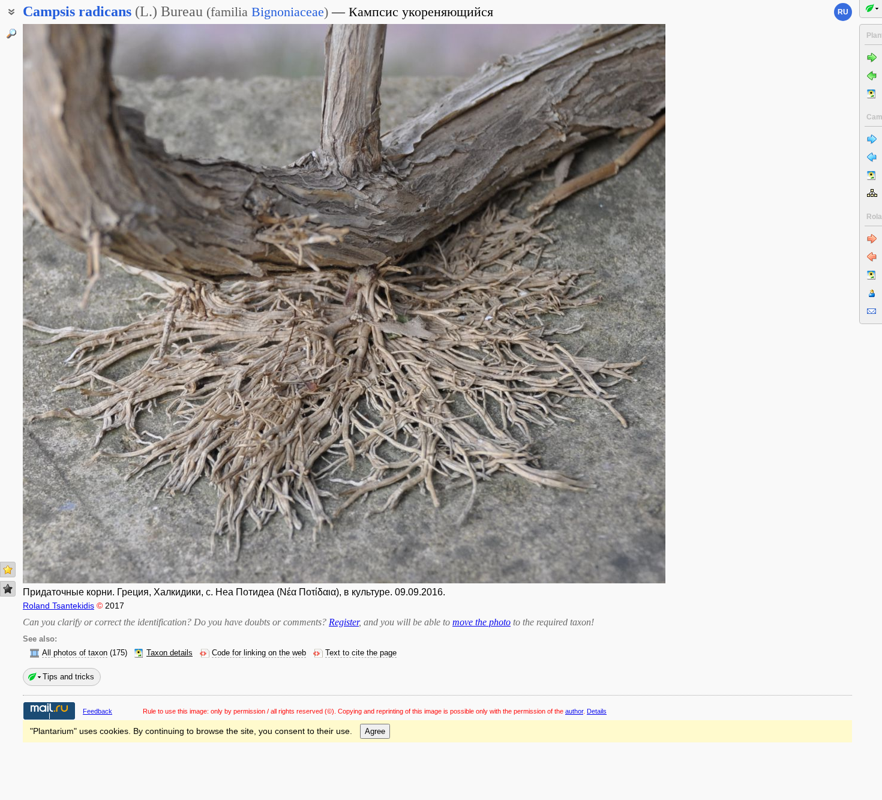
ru (843, 12)
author (574, 711)
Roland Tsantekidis (58, 605)
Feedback (97, 711)
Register (344, 622)
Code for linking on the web (259, 653)
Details (597, 711)
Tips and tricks (68, 676)
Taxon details (169, 653)
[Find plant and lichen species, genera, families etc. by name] (11, 34)
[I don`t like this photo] (8, 589)
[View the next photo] (598, 303)
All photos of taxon (74, 653)
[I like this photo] (8, 569)
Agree (375, 731)
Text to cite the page (361, 653)
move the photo (481, 622)
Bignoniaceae (287, 11)
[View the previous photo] (90, 303)
